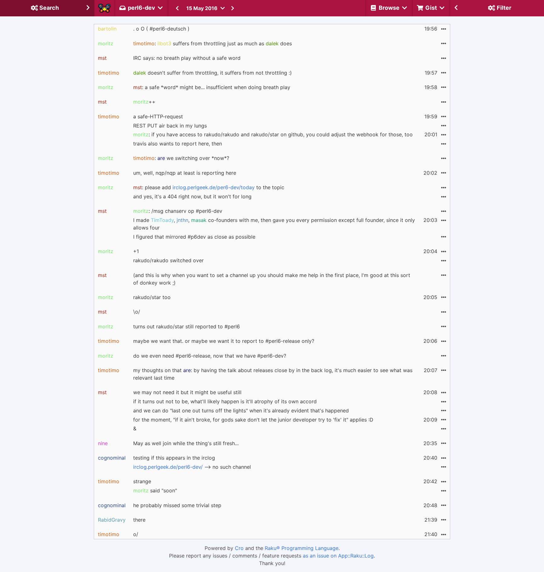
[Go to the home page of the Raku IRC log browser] (104, 8)
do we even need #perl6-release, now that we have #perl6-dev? (209, 356)
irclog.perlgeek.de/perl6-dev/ (168, 467)
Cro (239, 548)
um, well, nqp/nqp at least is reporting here (184, 173)
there (139, 520)
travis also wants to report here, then (177, 143)
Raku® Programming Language (301, 548)
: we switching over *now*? (181, 158)
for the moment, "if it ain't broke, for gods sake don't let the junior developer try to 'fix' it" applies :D (253, 419)
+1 (136, 251)
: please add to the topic (208, 187)
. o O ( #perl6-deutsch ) (161, 28)
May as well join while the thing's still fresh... (186, 443)
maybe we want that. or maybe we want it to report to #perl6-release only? (223, 341)
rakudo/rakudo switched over (168, 260)
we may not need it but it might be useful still (187, 392)
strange (142, 481)
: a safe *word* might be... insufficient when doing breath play (211, 87)
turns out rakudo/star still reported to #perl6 (186, 326)
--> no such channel (192, 467)
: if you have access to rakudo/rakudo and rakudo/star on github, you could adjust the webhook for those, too (273, 134)
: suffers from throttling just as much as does (212, 43)
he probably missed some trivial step (177, 505)
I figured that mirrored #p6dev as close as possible (194, 237)
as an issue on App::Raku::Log (338, 555)
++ (144, 102)
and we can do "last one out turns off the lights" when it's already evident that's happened (241, 410)
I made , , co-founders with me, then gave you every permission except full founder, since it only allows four (274, 224)
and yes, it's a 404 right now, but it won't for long (192, 196)
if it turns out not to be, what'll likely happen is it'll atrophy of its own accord (225, 401)
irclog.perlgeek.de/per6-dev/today (214, 187)
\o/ (136, 312)
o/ (135, 534)
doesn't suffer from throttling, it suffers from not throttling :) (212, 73)
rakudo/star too (152, 297)
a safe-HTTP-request (158, 116)
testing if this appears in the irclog (174, 458)
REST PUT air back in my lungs (170, 125)
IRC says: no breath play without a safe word (187, 58)
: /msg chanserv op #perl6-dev (177, 211)
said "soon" (155, 490)
